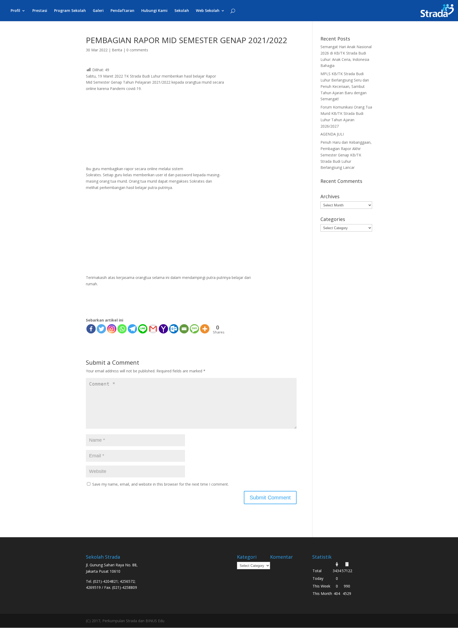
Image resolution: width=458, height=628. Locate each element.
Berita (117, 49)
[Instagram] (111, 328)
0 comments (137, 49)
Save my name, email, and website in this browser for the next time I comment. (160, 484)
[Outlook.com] (173, 328)
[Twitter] (101, 328)
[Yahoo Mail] (163, 328)
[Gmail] (153, 328)
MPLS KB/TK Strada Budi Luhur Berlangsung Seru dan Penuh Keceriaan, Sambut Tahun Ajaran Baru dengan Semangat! (344, 86)
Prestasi (39, 11)
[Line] (142, 328)
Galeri (98, 11)
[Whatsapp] (122, 328)
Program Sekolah (70, 11)
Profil (15, 11)
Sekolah (181, 11)
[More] (204, 328)
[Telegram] (132, 328)
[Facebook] (91, 328)
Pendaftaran (122, 11)
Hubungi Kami (154, 11)
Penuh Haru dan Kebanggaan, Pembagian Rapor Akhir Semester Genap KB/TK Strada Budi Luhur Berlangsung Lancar (346, 155)
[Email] (184, 328)
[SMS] (194, 328)
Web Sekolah (207, 11)
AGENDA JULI (332, 134)
